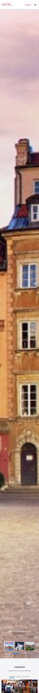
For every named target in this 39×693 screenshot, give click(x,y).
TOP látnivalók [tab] (26, 676)
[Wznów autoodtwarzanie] (9, 653)
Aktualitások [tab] (18, 676)
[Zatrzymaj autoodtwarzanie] (6, 653)
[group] (9, 646)
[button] (36, 632)
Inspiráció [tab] (11, 676)
